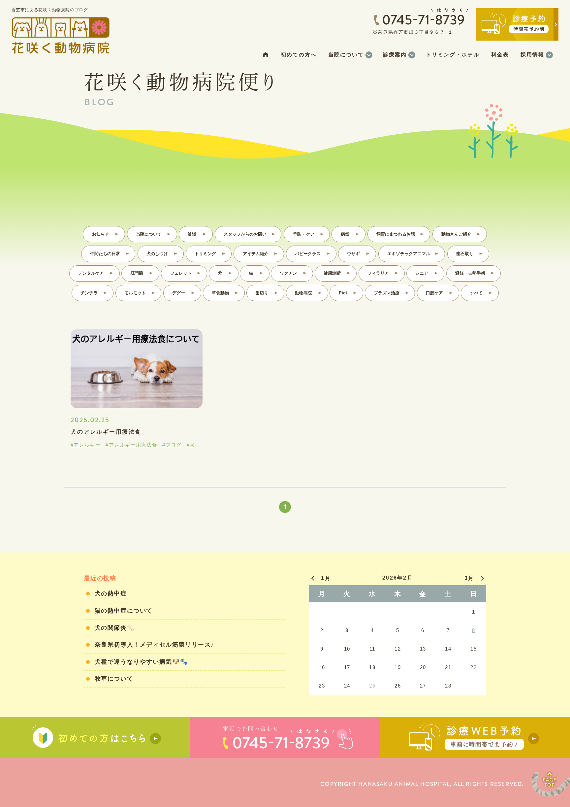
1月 (326, 578)
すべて (476, 292)
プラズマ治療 (386, 292)
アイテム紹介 (256, 253)
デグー (178, 292)
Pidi (343, 292)
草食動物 (220, 292)
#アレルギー (86, 445)
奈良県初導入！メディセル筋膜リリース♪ (154, 644)
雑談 (192, 234)
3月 (469, 578)
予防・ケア (303, 234)
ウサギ (353, 253)
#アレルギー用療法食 (131, 445)
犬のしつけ (157, 253)
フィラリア (378, 273)
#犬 (191, 445)
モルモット (135, 292)
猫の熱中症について (124, 610)
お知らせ (100, 234)
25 (372, 686)
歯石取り (464, 253)
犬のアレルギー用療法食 (106, 432)
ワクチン (288, 273)
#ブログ (171, 445)
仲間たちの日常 (105, 253)
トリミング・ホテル (453, 54)
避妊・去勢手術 (470, 273)
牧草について (114, 678)
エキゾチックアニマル (408, 253)
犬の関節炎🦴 (115, 627)
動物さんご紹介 (456, 234)
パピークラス (308, 253)
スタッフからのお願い (245, 234)
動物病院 (303, 292)
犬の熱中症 (111, 593)
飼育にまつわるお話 (395, 234)
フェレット (181, 273)
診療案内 (395, 54)
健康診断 (332, 273)
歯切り (261, 292)
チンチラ (89, 292)
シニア (421, 273)
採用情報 (532, 54)
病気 (345, 234)
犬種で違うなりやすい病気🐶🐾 (141, 661)
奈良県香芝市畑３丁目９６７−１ (415, 32)
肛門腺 (136, 273)
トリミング (205, 253)
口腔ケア (434, 292)
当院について (346, 54)
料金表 (500, 54)
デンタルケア (91, 273)
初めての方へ (298, 54)
